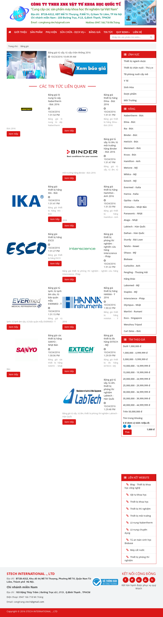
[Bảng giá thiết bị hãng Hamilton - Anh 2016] (82, 201)
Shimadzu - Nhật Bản (135, 206)
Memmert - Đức (132, 148)
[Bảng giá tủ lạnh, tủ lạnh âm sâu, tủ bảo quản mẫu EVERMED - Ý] (26, 302)
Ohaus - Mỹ (130, 252)
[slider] (124, 426)
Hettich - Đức (131, 141)
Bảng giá (94, 32)
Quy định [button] (122, 32)
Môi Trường (130, 100)
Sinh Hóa (129, 87)
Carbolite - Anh (132, 265)
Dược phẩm (130, 93)
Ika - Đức (128, 128)
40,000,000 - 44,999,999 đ (136, 404)
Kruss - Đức (130, 154)
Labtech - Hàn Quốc (134, 226)
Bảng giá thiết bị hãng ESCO (55, 237)
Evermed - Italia (132, 187)
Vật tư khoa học (138, 494)
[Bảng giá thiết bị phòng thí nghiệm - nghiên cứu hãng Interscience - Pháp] (82, 249)
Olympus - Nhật (132, 304)
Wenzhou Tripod (133, 324)
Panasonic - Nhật (133, 213)
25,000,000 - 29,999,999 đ (136, 385)
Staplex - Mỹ (130, 291)
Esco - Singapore (133, 317)
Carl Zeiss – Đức (132, 331)
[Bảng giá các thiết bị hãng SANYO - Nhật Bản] (26, 350)
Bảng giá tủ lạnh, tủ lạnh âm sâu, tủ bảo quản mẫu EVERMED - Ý (55, 295)
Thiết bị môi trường (140, 515)
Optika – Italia (131, 200)
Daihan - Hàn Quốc (134, 233)
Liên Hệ (137, 32)
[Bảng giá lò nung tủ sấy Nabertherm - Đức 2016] (26, 109)
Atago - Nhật (131, 219)
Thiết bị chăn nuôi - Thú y (138, 67)
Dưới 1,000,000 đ (132, 346)
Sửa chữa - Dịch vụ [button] (72, 32)
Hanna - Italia (131, 193)
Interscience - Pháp (134, 298)
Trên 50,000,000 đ (132, 411)
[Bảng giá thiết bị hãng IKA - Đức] (26, 201)
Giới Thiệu (20, 32)
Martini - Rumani (133, 311)
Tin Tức (108, 32)
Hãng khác (129, 278)
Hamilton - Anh (132, 161)
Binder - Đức (130, 135)
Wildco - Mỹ (130, 174)
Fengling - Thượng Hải (136, 272)
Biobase (128, 259)
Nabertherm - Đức (134, 115)
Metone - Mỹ (131, 167)
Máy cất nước (137, 550)
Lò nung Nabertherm (141, 522)
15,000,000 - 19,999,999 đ (136, 372)
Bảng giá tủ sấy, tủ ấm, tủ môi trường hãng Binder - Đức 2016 (111, 145)
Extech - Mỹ (130, 180)
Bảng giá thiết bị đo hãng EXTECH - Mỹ (111, 340)
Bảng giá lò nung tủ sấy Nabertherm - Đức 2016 (54, 99)
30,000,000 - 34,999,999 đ (136, 391)
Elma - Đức (129, 121)
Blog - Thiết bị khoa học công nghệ (138, 486)
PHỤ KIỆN (51, 32)
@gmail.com (37, 601)
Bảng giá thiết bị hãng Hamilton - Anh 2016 (110, 191)
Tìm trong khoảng (132, 418)
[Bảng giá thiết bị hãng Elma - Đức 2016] (82, 109)
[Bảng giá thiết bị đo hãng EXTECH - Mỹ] (82, 350)
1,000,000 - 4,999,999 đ (135, 352)
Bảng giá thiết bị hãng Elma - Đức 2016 (110, 99)
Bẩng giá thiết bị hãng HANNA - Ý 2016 (110, 292)
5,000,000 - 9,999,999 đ (135, 359)
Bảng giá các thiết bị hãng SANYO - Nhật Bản (55, 340)
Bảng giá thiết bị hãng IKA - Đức (55, 189)
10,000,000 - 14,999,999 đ (136, 365)
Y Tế (126, 80)
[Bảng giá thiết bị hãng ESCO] (26, 249)
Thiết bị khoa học (139, 501)
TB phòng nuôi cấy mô (136, 74)
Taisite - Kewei (131, 246)
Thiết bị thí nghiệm (140, 508)
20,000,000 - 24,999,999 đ (136, 378)
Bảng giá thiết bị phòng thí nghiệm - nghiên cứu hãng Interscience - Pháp (110, 245)
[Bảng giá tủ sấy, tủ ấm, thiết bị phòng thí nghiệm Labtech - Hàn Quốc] (82, 394)
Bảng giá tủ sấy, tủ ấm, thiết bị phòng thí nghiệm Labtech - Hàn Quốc (110, 389)
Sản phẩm (36, 32)
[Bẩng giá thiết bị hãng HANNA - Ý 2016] (82, 302)
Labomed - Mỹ (131, 285)
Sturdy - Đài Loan (133, 239)
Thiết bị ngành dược (135, 61)
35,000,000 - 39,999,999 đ (136, 398)
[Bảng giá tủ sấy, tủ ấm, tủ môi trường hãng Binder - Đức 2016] (82, 154)
